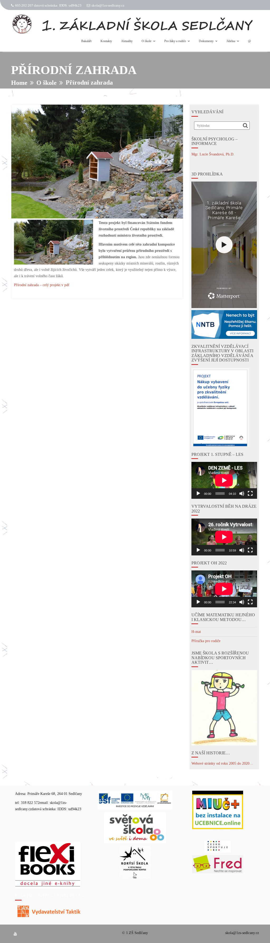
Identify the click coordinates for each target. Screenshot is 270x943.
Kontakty (106, 41)
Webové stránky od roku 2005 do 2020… (222, 763)
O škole (146, 41)
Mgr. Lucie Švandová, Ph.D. (212, 154)
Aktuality (127, 41)
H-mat (196, 632)
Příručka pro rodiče (205, 641)
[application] (224, 480)
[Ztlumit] (241, 493)
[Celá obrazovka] (250, 493)
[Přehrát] (198, 493)
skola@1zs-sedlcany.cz (107, 5)
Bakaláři (86, 41)
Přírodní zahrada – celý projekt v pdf (41, 285)
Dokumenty (206, 41)
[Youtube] (15, 934)
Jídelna (230, 41)
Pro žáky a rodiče (175, 41)
